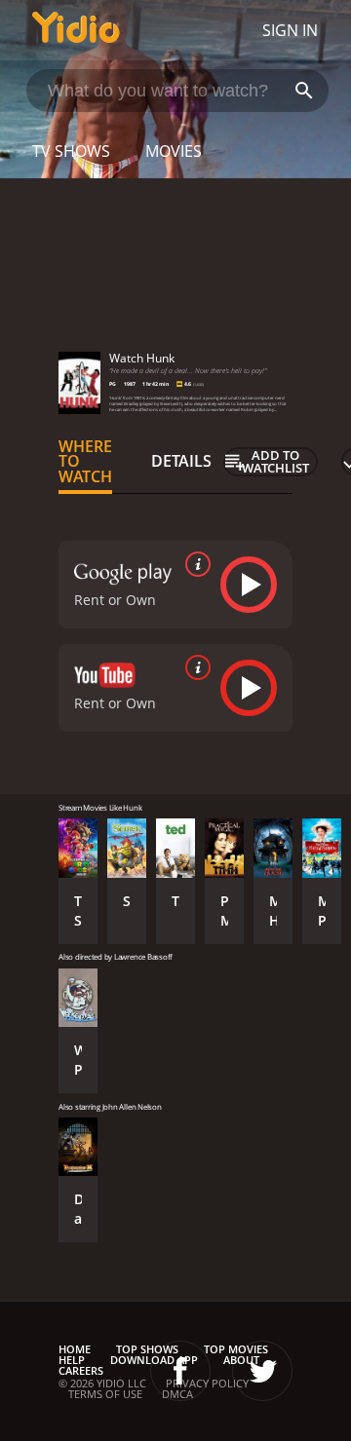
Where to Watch (85, 462)
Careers (80, 1370)
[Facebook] (180, 1371)
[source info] (194, 564)
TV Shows (71, 151)
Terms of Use (105, 1393)
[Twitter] (262, 1371)
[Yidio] (76, 30)
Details (181, 461)
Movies (173, 151)
